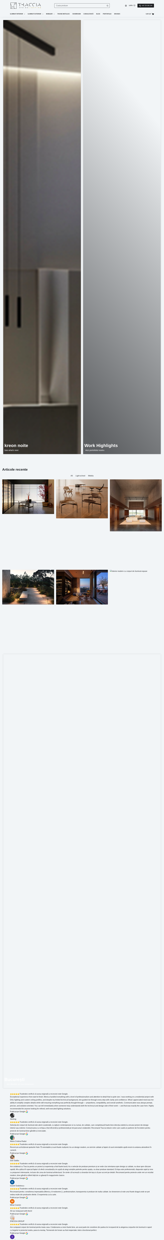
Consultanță (88, 14)
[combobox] (79, 5)
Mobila (90, 476)
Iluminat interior (16, 14)
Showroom (76, 14)
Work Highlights (101, 445)
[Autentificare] (126, 5)
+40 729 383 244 (146, 5)
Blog (98, 14)
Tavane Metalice (63, 14)
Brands (117, 14)
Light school (80, 476)
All (72, 476)
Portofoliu (107, 14)
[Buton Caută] (107, 5)
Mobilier (49, 14)
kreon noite (16, 445)
